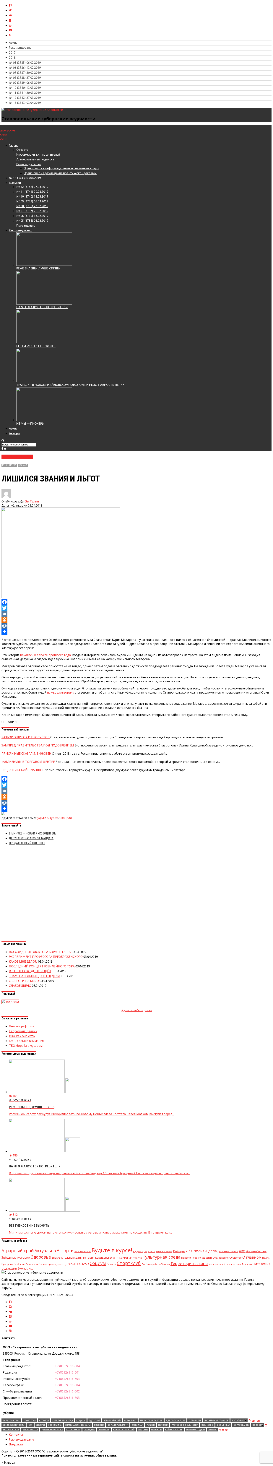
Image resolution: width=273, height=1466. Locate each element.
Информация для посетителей (38, 154)
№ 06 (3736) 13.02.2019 (25, 67)
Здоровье (41, 1257)
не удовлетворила (60, 692)
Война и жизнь (164, 1251)
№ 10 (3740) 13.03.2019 (25, 87)
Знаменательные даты (67, 1257)
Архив (13, 42)
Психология (32, 1264)
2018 (12, 57)
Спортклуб (129, 1263)
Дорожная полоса (227, 1251)
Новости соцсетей (202, 1257)
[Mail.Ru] (136, 626)
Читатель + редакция (216, 1420)
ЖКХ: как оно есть (22, 1036)
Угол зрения (216, 1264)
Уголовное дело (232, 1264)
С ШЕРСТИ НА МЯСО (24, 981)
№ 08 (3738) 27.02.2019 (25, 77)
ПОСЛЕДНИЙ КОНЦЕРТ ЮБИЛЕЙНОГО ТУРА (42, 966)
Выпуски (15, 182)
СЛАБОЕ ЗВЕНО (20, 986)
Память (266, 1257)
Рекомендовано (20, 47)
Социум (98, 1263)
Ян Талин (32, 501)
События (83, 1264)
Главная (14, 145)
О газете (22, 149)
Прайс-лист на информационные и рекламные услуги (61, 168)
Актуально (45, 1251)
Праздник (7, 1264)
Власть (151, 1251)
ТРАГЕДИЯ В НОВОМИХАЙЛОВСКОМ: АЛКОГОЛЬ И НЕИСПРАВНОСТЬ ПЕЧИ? (70, 384)
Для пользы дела (201, 1250)
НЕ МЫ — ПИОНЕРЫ (30, 423)
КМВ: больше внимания (26, 1041)
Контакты (16, 1434)
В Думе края (140, 1251)
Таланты (165, 1264)
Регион (72, 1264)
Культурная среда (162, 1257)
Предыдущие (25, 225)
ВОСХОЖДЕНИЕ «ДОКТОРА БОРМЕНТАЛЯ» (40, 952)
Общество (235, 1257)
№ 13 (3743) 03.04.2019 (25, 102)
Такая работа (153, 1264)
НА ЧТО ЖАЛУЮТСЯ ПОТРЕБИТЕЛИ (42, 307)
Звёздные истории (15, 1257)
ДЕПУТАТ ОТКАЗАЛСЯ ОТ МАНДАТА (31, 838)
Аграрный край (17, 1251)
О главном (251, 1257)
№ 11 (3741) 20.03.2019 (25, 92)
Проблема (19, 1263)
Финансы (247, 1263)
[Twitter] (136, 608)
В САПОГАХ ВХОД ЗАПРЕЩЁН (30, 971)
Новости (186, 1257)
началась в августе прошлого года (45, 655)
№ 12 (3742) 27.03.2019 (25, 97)
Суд (143, 1264)
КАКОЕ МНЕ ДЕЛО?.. (23, 961)
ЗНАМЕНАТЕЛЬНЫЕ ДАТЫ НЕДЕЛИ (34, 976)
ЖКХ (242, 1251)
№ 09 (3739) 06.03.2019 (25, 82)
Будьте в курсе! (9, 465)
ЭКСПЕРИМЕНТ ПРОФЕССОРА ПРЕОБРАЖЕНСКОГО (46, 957)
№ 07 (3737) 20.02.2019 (25, 72)
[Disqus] (136, 894)
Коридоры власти (106, 1257)
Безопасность (82, 1251)
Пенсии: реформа (21, 1026)
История (88, 1257)
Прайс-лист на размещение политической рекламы (60, 173)
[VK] (136, 614)
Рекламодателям (28, 164)
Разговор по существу (53, 1264)
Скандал (22, 465)
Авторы (14, 433)
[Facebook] (136, 602)
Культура (137, 1258)
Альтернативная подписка (35, 159)
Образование (220, 1257)
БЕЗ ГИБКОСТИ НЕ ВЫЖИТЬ (36, 346)
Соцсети (111, 1263)
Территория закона (189, 1263)
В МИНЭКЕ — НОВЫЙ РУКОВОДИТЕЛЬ (32, 833)
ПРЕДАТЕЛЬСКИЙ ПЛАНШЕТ (27, 843)
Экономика (25, 1268)
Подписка (16, 1444)
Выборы (179, 1251)
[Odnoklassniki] (136, 620)
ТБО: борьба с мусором (26, 1046)
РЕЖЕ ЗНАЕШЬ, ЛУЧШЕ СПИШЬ (38, 268)
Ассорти (65, 1251)
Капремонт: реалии (23, 1031)
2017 (12, 52)
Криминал (125, 1257)
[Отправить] (136, 632)
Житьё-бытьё (256, 1251)
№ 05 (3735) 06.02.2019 (25, 62)
